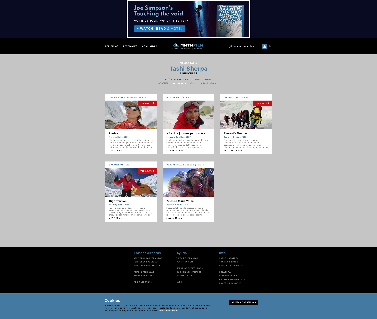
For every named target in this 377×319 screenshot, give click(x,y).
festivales (130, 46)
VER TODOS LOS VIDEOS (146, 262)
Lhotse (113, 133)
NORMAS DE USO (185, 276)
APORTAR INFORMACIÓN (232, 279)
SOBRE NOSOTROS (229, 258)
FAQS (179, 282)
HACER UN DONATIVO (230, 283)
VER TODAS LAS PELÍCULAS (148, 258)
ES (270, 46)
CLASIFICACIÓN (184, 262)
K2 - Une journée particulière (185, 133)
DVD (208, 79)
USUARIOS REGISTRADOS (189, 268)
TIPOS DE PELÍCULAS (187, 258)
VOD (196, 79)
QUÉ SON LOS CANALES (188, 272)
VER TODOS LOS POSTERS (147, 266)
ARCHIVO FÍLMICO (228, 262)
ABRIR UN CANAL (143, 282)
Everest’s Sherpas (235, 133)
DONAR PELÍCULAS (229, 276)
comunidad (149, 46)
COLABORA (225, 272)
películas (111, 46)
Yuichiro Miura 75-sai (180, 201)
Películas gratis (176, 79)
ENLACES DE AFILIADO (231, 266)
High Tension (118, 201)
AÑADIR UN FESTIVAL (145, 276)
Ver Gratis (146, 103)
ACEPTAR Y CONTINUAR (244, 302)
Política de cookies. (169, 310)
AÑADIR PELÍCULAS (144, 272)
